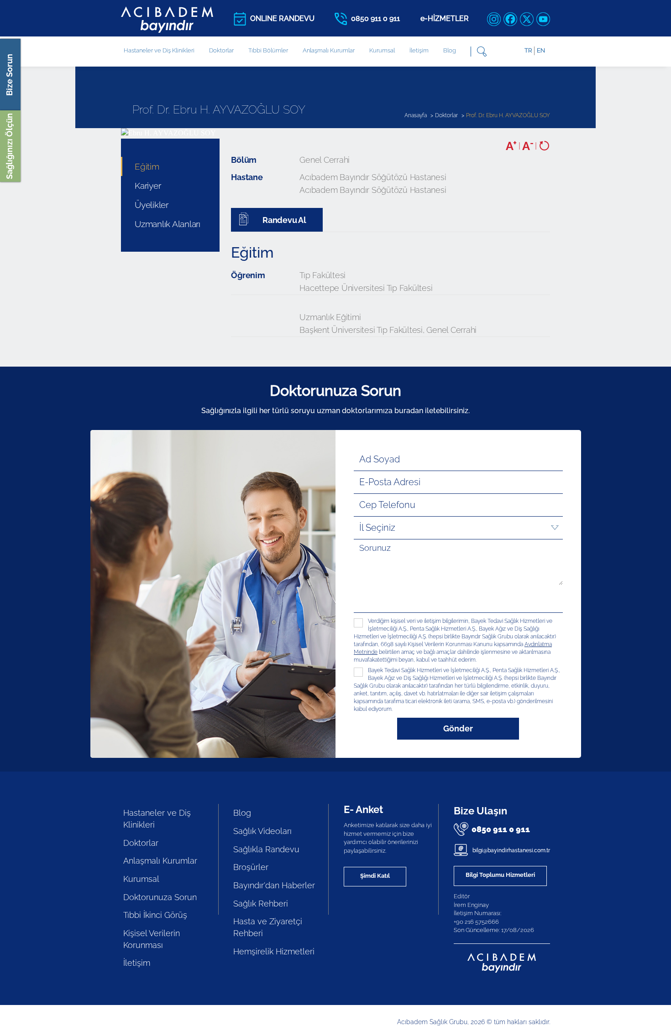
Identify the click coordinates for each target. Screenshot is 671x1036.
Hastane (246, 177)
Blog (449, 50)
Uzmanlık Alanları (167, 224)
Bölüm (244, 160)
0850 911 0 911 (501, 829)
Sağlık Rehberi (260, 903)
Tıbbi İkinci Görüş (155, 915)
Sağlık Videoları (262, 831)
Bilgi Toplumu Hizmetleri (500, 874)
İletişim (419, 50)
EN (541, 50)
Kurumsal (382, 50)
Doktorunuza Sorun (160, 897)
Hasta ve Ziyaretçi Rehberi (267, 927)
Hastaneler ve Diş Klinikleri (157, 818)
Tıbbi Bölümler (268, 50)
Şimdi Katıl (375, 875)
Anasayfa (415, 115)
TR (528, 50)
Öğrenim (248, 275)
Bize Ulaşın (480, 811)
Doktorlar (221, 50)
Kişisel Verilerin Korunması (151, 939)
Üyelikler (151, 205)
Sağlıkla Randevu (266, 849)
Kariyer (148, 186)
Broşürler (250, 867)
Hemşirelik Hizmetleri (274, 951)
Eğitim (147, 166)
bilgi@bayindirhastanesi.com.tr (510, 850)
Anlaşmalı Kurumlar (329, 50)
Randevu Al (283, 220)
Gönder (458, 728)
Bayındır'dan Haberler (274, 885)
